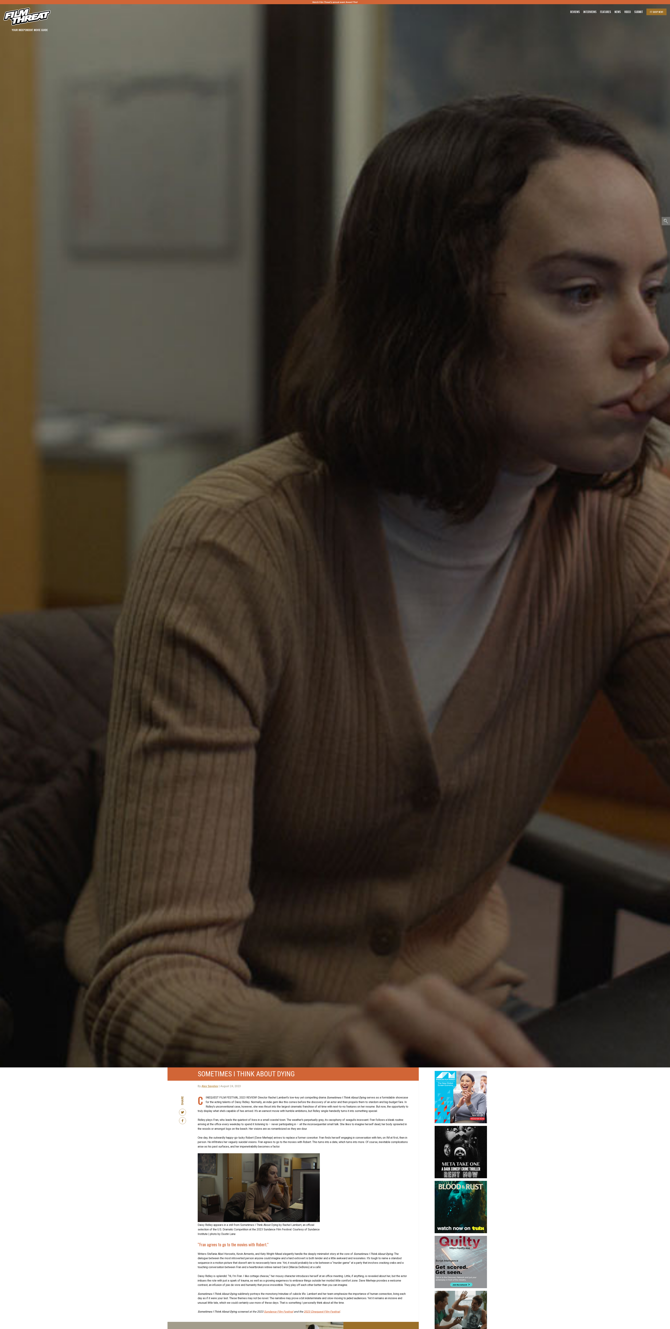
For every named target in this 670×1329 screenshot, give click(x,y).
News (618, 11)
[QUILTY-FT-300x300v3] (461, 1237)
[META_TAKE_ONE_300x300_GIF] (461, 1127)
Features (605, 11)
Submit (638, 11)
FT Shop (656, 12)
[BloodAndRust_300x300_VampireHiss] (461, 1182)
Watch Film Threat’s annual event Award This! (335, 2)
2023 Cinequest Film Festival (322, 1312)
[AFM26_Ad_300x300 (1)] (461, 1072)
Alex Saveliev (210, 1086)
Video (627, 11)
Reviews (575, 11)
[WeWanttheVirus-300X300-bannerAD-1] (461, 1292)
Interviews (590, 11)
